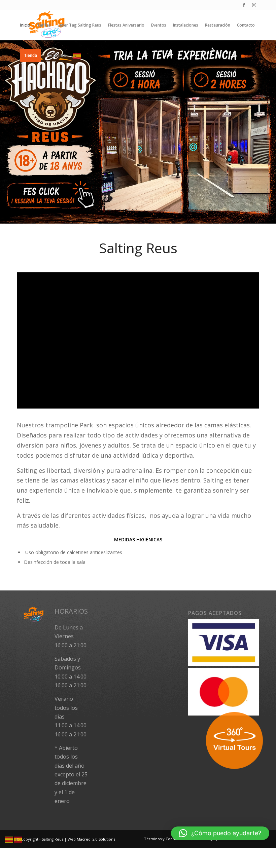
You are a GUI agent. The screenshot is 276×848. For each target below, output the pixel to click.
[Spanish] (77, 55)
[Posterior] (270, 132)
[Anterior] (6, 132)
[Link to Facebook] (244, 5)
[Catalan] (9, 839)
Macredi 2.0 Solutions (96, 839)
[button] (220, 833)
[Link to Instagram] (254, 5)
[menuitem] (25, 25)
